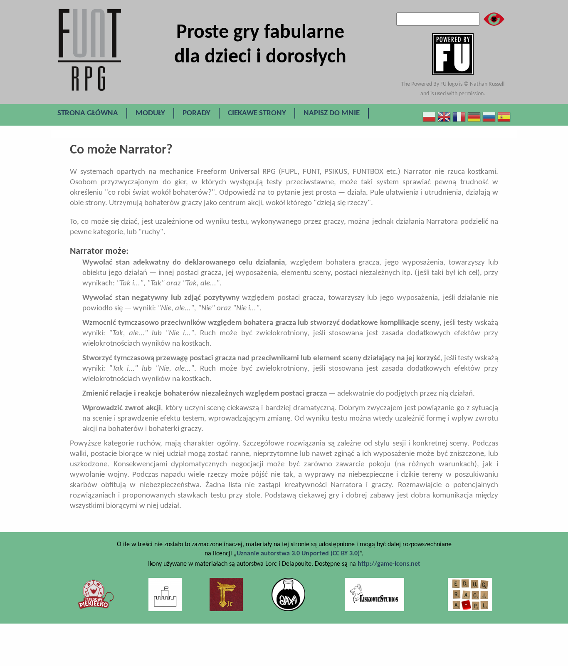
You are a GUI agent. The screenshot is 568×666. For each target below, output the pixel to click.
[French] (459, 117)
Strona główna (87, 113)
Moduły (150, 113)
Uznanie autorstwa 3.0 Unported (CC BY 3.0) (298, 553)
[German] (474, 117)
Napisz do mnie (332, 113)
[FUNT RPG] (99, 90)
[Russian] (489, 117)
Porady (196, 113)
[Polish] (429, 117)
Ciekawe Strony (257, 113)
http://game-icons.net (389, 564)
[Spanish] (504, 117)
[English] (444, 117)
